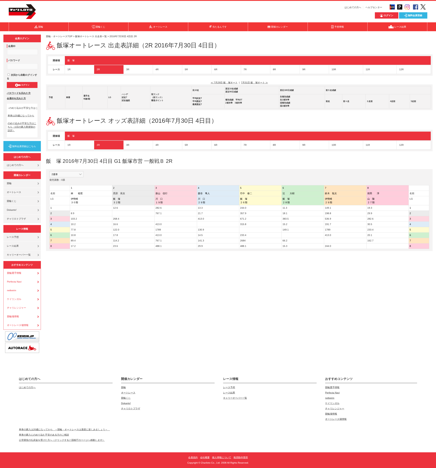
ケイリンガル (14, 299)
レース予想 (13, 237)
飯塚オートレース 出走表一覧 (91, 36)
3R (127, 69)
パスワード (14, 60)
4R (157, 69)
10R (334, 69)
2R (98, 69)
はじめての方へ (353, 7)
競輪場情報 (13, 316)
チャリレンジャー (16, 307)
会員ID (11, 46)
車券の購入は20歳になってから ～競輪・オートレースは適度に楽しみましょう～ (64, 429)
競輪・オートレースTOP (59, 36)
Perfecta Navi (14, 281)
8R (274, 69)
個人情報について (221, 457)
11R (368, 69)
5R (186, 69)
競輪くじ (11, 201)
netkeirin (11, 290)
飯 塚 (71, 60)
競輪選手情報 (14, 273)
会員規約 (193, 457)
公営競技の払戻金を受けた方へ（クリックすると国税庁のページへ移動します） (62, 440)
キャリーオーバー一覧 (19, 254)
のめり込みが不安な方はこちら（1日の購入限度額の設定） (22, 127)
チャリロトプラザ (16, 218)
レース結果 (13, 245)
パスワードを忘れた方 (19, 93)
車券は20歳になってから (21, 115)
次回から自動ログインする (22, 76)
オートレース (14, 192)
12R (401, 69)
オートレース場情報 (17, 325)
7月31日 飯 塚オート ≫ (254, 82)
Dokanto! (12, 210)
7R (245, 69)
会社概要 (205, 457)
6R (215, 69)
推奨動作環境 (240, 457)
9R (303, 69)
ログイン (25, 85)
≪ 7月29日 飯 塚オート (224, 82)
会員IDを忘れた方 (16, 98)
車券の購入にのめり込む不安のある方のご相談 (44, 434)
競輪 (9, 183)
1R (69, 69)
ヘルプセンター (373, 7)
